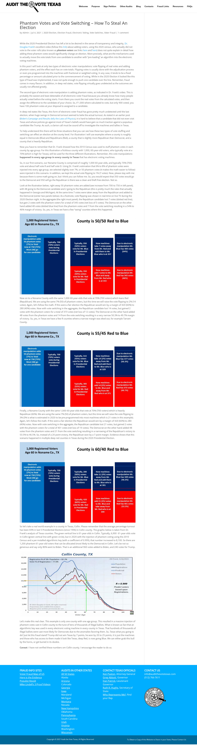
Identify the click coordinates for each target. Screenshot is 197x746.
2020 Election (50, 32)
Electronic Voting (81, 32)
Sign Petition (110, 6)
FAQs (189, 6)
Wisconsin (66, 732)
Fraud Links (163, 6)
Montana (66, 701)
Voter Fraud (110, 32)
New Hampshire (70, 708)
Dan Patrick (109, 681)
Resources (178, 6)
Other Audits (126, 6)
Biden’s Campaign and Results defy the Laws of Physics (47, 118)
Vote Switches (96, 32)
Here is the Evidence (31, 677)
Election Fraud (64, 32)
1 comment (123, 32)
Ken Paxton (109, 674)
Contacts (149, 6)
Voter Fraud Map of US (32, 674)
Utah (64, 722)
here (85, 50)
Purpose (96, 6)
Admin (26, 32)
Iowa (63, 691)
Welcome (83, 6)
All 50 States (67, 674)
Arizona (65, 681)
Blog (138, 6)
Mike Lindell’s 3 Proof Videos (35, 684)
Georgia (65, 687)
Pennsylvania (68, 715)
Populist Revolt (28, 681)
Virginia (65, 725)
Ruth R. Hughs (110, 687)
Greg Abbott (109, 677)
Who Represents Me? (114, 694)
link (65, 46)
